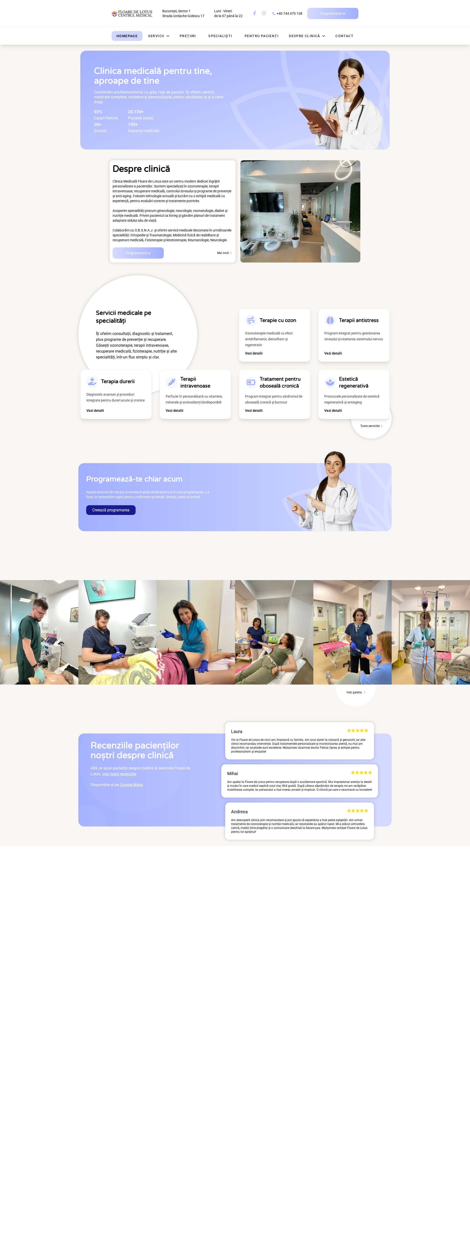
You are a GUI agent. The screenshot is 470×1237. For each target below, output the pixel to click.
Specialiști (220, 36)
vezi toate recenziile (119, 774)
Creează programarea (110, 510)
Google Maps (131, 784)
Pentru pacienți (262, 36)
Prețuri (188, 36)
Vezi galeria (354, 692)
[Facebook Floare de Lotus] (255, 13)
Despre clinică (304, 36)
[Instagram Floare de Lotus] (264, 13)
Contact (344, 36)
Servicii (156, 36)
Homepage (127, 36)
